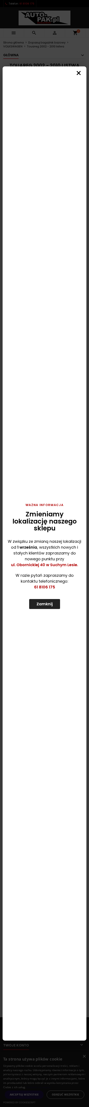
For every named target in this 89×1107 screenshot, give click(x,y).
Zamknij (45, 604)
